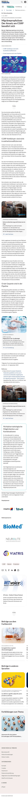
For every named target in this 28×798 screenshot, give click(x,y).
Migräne (9, 564)
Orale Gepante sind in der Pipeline (12, 53)
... (25, 6)
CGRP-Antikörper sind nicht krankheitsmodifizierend (10, 49)
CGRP (3, 564)
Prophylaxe (16, 564)
